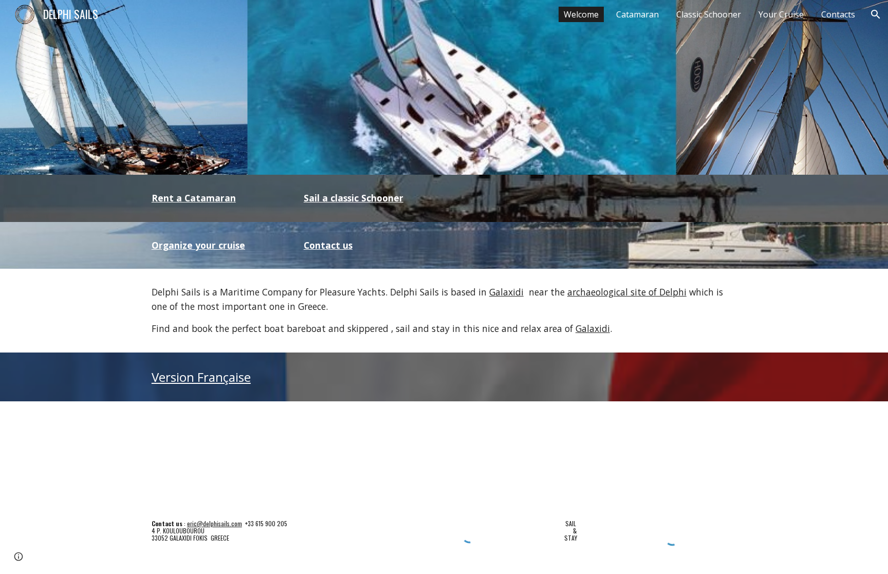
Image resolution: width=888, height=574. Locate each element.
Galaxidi (506, 292)
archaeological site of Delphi (627, 292)
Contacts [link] (838, 14)
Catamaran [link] (637, 14)
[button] (875, 14)
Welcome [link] (581, 14)
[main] (215, 198)
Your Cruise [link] (781, 14)
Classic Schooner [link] (708, 14)
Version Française (201, 376)
